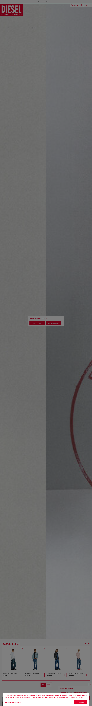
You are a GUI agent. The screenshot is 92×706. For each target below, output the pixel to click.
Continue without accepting (13, 702)
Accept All (81, 702)
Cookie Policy (79, 697)
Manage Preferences (52, 697)
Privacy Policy (69, 697)
